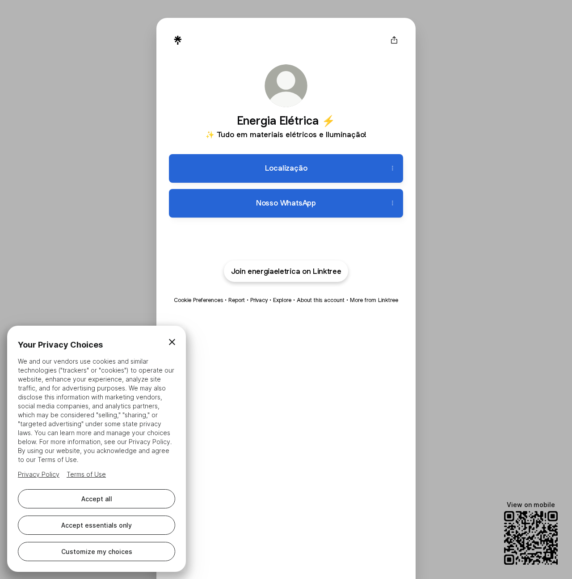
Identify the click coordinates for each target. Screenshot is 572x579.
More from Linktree (374, 300)
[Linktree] (178, 40)
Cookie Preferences (198, 300)
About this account (321, 300)
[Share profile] (394, 40)
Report (236, 300)
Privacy (259, 300)
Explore (282, 300)
